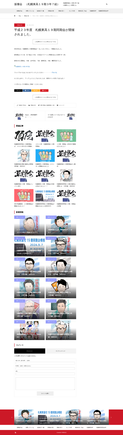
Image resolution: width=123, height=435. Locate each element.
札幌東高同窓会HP (103, 11)
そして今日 (72, 11)
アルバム (54, 72)
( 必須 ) (23, 360)
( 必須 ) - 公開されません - (23, 365)
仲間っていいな (30, 11)
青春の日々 (61, 11)
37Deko (24, 105)
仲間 (41, 105)
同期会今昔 (51, 11)
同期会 (44, 105)
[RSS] (15, 432)
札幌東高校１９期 (50, 105)
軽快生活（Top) (82, 11)
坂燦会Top (19, 11)
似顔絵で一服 (40, 11)
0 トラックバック (60, 351)
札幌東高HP (93, 11)
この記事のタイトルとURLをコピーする (45, 41)
